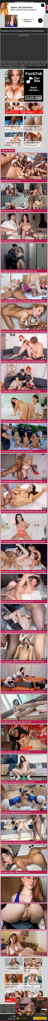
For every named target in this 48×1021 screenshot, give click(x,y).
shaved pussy (13, 65)
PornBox (4, 63)
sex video (4, 1005)
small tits (23, 65)
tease (30, 65)
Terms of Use (13, 1019)
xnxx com (4, 1012)
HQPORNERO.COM (24, 2)
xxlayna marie (13, 63)
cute (34, 65)
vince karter (23, 63)
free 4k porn (12, 1005)
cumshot (4, 65)
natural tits (41, 65)
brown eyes (13, 67)
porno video (11, 1010)
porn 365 (3, 1010)
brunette (44, 63)
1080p (31, 63)
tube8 (10, 1012)
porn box (22, 67)
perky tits (5, 67)
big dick (37, 63)
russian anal (4, 1008)
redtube (12, 1008)
